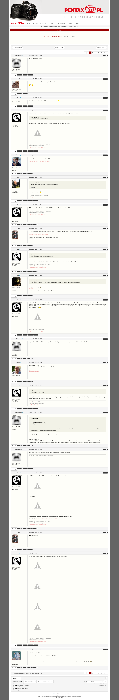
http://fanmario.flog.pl (34, 371)
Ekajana (18, 155)
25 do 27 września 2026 (69, 37)
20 (104, 53)
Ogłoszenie (59, 30)
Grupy (53, 23)
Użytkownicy (44, 23)
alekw (18, 649)
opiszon (55, 695)
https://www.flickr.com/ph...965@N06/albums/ (39, 161)
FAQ (29, 23)
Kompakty (64, 26)
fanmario (18, 362)
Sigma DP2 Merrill (73, 26)
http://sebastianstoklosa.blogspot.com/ (37, 147)
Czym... (59, 26)
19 (101, 53)
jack (18, 275)
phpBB (54, 694)
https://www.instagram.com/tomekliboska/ (38, 234)
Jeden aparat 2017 (33, 197)
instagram (31, 288)
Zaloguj (71, 23)
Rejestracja (62, 23)
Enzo (18, 110)
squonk (18, 79)
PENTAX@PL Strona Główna (48, 26)
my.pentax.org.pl (59, 697)
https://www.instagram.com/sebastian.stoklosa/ (46, 518)
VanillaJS (69, 695)
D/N (78, 23)
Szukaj (36, 23)
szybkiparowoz (18, 55)
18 (98, 53)
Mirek (18, 98)
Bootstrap (64, 695)
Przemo (61, 694)
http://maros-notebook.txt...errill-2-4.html (38, 658)
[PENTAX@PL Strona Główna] (59, 10)
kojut (18, 177)
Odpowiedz (17, 679)
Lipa (19, 228)
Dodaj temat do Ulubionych (100, 684)
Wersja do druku (102, 685)
